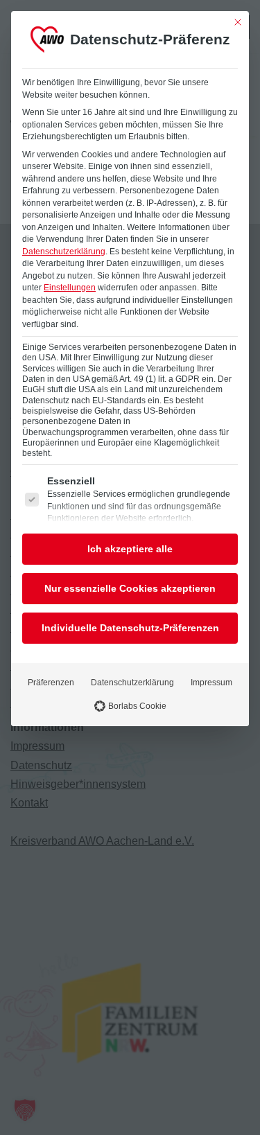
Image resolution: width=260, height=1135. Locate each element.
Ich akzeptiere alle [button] (130, 548)
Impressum (211, 682)
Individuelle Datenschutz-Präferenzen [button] (130, 627)
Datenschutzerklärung (63, 251)
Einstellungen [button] (70, 287)
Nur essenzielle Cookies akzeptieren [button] (130, 588)
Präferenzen (51, 682)
